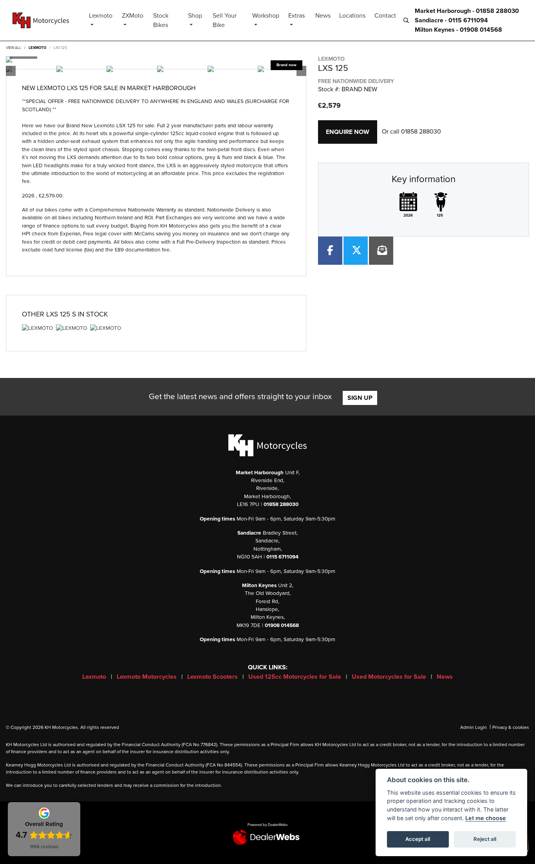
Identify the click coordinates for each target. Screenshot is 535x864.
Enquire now (347, 132)
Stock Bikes (160, 20)
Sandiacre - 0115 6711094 (451, 20)
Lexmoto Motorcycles (147, 677)
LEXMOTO (37, 47)
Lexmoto (100, 16)
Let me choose (485, 818)
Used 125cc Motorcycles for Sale (295, 677)
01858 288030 (421, 132)
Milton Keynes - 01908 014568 (458, 30)
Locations (352, 16)
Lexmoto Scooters (213, 677)
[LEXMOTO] (37, 329)
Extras (296, 16)
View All (13, 47)
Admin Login (473, 727)
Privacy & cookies (510, 727)
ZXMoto (132, 16)
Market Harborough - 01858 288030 (467, 11)
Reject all (485, 839)
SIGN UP (359, 398)
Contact (385, 16)
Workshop (265, 16)
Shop (195, 16)
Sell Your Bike (225, 20)
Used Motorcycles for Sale (390, 677)
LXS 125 (60, 47)
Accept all (417, 839)
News (323, 16)
